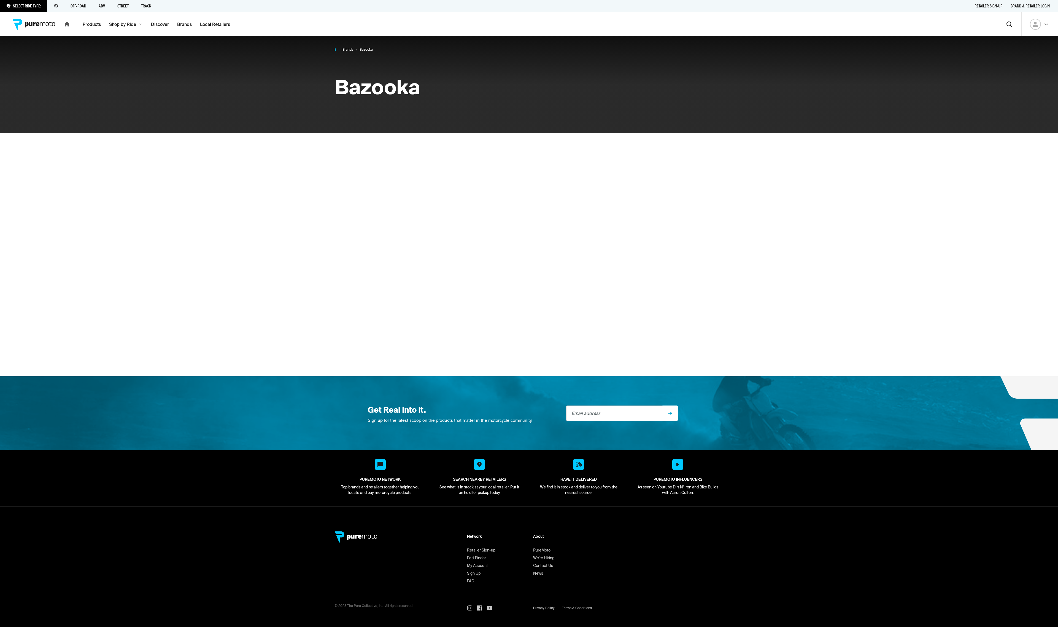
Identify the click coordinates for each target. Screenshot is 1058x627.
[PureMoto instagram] (472, 608)
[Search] (1009, 24)
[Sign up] (670, 413)
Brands (347, 49)
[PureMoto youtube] (492, 608)
